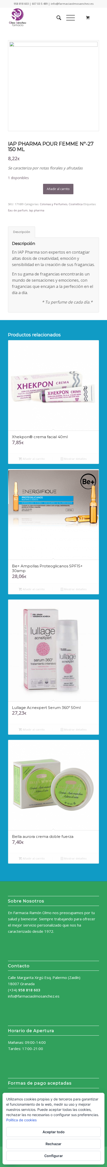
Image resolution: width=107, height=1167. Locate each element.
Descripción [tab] (21, 232)
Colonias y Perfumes (53, 204)
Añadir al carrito (58, 189)
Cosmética (76, 204)
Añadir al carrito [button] (33, 459)
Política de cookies (21, 1120)
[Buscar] (56, 18)
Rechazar (53, 1144)
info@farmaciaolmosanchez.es (33, 996)
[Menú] (68, 18)
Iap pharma (36, 210)
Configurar (53, 1156)
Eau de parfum (18, 210)
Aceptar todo (54, 1132)
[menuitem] (56, 18)
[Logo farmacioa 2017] (44, 18)
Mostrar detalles (75, 459)
